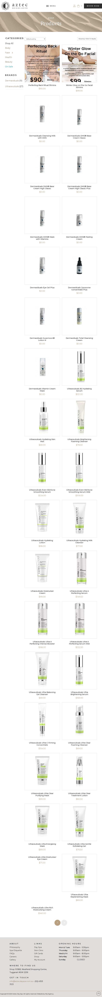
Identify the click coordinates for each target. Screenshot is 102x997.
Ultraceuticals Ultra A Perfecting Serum (79, 592)
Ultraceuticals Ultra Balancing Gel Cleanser (42, 693)
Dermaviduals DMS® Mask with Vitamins (42, 238)
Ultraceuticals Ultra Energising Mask (42, 845)
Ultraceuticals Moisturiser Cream (42, 592)
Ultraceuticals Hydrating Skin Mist (42, 440)
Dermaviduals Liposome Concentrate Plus (79, 288)
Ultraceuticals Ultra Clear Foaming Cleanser (79, 744)
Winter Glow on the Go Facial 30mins (79, 86)
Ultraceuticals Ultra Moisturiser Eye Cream (42, 858)
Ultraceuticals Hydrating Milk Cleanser (79, 541)
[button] (51, 6)
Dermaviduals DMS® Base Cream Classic (79, 137)
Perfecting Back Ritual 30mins (42, 85)
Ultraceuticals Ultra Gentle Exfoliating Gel (79, 845)
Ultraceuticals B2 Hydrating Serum (79, 390)
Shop (51, 18)
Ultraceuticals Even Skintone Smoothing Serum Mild (79, 491)
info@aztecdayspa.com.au (21, 981)
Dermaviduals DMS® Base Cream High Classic (42, 187)
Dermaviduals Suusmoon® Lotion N (42, 339)
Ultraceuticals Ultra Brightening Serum (79, 693)
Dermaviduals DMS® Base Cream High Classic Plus (79, 187)
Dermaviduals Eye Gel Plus (42, 287)
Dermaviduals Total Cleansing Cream (79, 339)
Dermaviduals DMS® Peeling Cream (79, 238)
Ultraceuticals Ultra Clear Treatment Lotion (79, 794)
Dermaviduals (12, 80)
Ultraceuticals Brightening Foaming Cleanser (79, 440)
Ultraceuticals (12, 86)
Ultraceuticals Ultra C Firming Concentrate (42, 744)
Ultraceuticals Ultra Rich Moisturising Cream (42, 909)
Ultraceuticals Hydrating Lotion (42, 541)
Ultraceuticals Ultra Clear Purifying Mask (42, 794)
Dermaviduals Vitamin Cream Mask (42, 390)
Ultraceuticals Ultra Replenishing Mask (79, 895)
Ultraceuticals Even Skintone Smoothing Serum (42, 491)
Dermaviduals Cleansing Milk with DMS (42, 137)
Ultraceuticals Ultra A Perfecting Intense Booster (42, 643)
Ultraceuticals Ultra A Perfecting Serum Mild (79, 643)
